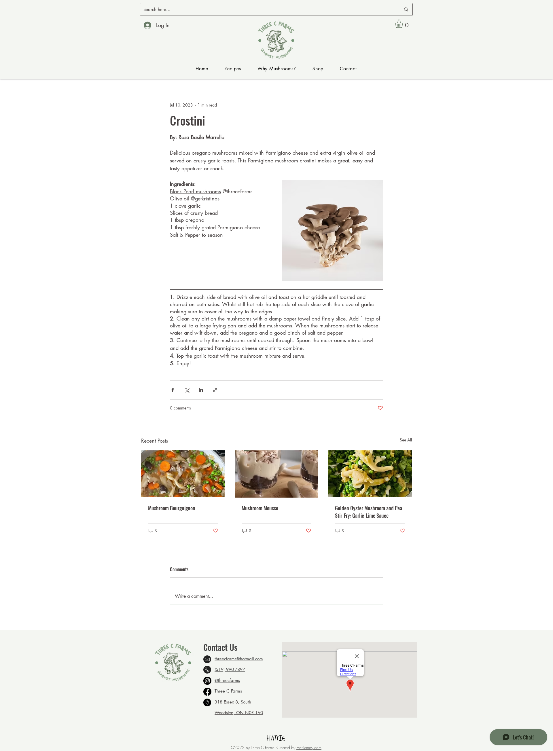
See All (406, 440)
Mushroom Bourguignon (171, 508)
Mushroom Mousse (260, 508)
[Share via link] (215, 390)
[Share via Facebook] (172, 390)
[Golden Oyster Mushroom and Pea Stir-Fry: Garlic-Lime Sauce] (370, 473)
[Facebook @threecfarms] (207, 692)
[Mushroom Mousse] (277, 474)
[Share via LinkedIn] (201, 390)
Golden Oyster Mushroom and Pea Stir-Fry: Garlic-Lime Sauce (368, 511)
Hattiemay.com (308, 747)
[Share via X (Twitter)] (187, 390)
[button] (404, 24)
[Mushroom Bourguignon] (183, 473)
